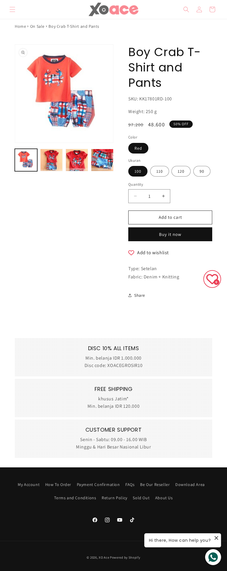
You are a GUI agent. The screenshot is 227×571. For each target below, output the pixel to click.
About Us (164, 497)
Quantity (135, 184)
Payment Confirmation (98, 484)
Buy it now (170, 234)
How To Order (58, 484)
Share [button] (139, 295)
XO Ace (104, 557)
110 (159, 171)
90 (202, 171)
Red (138, 148)
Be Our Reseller (155, 484)
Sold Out (141, 497)
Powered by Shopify (125, 557)
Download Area (190, 484)
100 (137, 171)
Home (20, 26)
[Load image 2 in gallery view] (51, 160)
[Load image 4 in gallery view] (102, 160)
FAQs (129, 484)
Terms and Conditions (75, 497)
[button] (12, 9)
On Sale (37, 26)
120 (181, 171)
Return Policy (114, 497)
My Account (29, 484)
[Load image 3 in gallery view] (77, 160)
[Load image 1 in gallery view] (26, 160)
